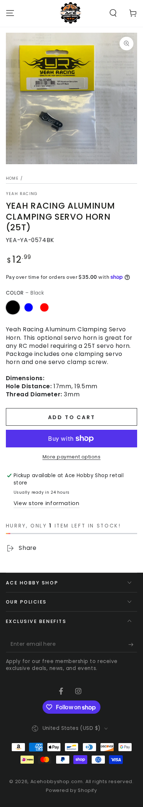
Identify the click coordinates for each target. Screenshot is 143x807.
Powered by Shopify (71, 790)
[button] (113, 12)
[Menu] (10, 12)
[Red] (44, 307)
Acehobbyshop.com (56, 781)
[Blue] (29, 307)
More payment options (72, 457)
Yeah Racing (22, 194)
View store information (47, 503)
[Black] (13, 307)
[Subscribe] (132, 644)
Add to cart (71, 417)
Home (12, 178)
